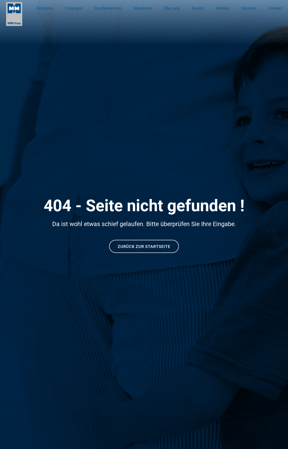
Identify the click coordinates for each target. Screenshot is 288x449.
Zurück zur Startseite (144, 246)
